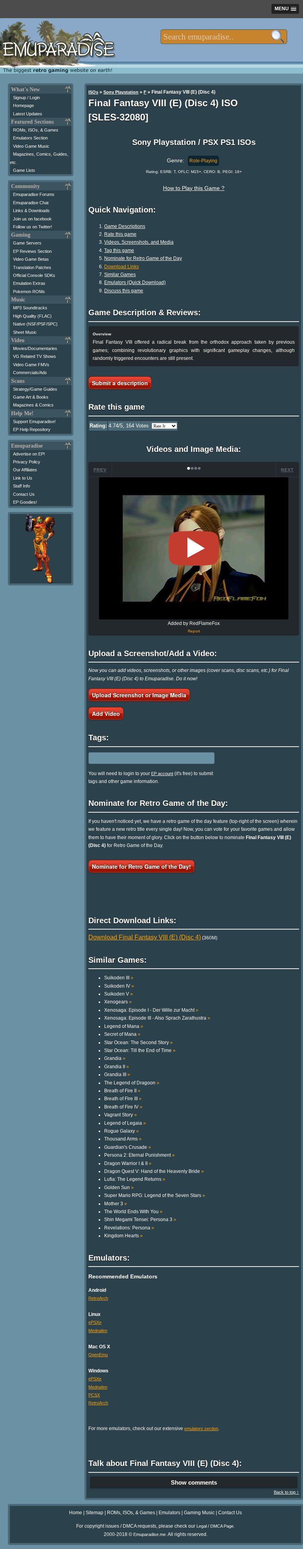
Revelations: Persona (129, 1228)
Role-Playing (203, 161)
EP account (162, 773)
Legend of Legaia (125, 1123)
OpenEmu (98, 1354)
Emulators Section (30, 138)
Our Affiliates (25, 469)
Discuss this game (123, 291)
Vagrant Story (120, 1115)
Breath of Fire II (122, 1091)
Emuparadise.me (149, 1534)
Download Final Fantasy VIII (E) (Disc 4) (144, 937)
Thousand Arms (123, 1139)
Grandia (114, 1058)
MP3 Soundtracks (30, 307)
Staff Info (21, 486)
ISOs (93, 92)
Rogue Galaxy (121, 1131)
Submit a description (120, 383)
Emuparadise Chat (31, 202)
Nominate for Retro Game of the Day (143, 258)
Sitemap (94, 1512)
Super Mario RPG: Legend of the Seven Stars (154, 1195)
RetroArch (98, 1298)
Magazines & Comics (33, 405)
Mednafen (97, 1330)
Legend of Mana (123, 1026)
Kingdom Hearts (123, 1235)
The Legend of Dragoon (131, 1083)
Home (75, 1512)
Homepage (23, 105)
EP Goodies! (25, 502)
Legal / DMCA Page (215, 1526)
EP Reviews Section (32, 251)
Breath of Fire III (123, 1098)
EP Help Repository (31, 429)
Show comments (194, 1482)
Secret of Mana (122, 1034)
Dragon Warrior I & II (128, 1163)
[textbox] (224, 36)
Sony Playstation (120, 92)
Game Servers (27, 243)
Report (194, 631)
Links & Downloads (31, 210)
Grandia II (116, 1066)
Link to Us (22, 478)
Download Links (121, 266)
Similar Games (120, 274)
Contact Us (24, 494)
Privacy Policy (26, 461)
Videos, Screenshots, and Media (139, 242)
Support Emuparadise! (34, 421)
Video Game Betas (31, 259)
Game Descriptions (124, 226)
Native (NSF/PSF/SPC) (35, 324)
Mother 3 (115, 1203)
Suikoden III (118, 978)
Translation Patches (32, 267)
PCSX (94, 1395)
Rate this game (120, 234)
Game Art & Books (31, 397)
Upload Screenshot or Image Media (139, 695)
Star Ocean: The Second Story (138, 1042)
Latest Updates (27, 113)
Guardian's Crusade (127, 1147)
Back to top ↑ (286, 1492)
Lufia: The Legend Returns (134, 1179)
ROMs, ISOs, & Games (35, 130)
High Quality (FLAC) (32, 316)
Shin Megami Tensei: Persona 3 (140, 1219)
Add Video (106, 713)
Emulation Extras (29, 283)
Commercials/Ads (30, 372)
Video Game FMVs (31, 364)
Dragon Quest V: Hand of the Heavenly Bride (154, 1171)
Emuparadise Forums (33, 194)
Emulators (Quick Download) (135, 282)
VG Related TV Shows (34, 356)
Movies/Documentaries (35, 348)
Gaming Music (199, 1512)
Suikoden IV (119, 986)
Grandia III (117, 1074)
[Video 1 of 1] (193, 548)
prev (100, 469)
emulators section (201, 1428)
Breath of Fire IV (123, 1107)
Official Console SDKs (34, 275)
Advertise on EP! (29, 454)
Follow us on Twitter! (32, 226)
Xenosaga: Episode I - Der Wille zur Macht (151, 1010)
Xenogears (118, 1002)
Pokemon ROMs (29, 291)
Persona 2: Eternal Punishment (139, 1155)
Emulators (169, 1512)
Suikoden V (118, 994)
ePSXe (94, 1322)
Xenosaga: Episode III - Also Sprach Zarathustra (157, 1018)
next (287, 469)
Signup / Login (26, 97)
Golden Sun (119, 1187)
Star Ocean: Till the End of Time (140, 1050)
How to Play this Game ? (193, 188)
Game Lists (24, 170)
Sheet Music (25, 332)
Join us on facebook (32, 218)
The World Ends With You (133, 1211)
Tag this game (119, 250)
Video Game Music (31, 146)
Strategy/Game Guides (35, 389)
